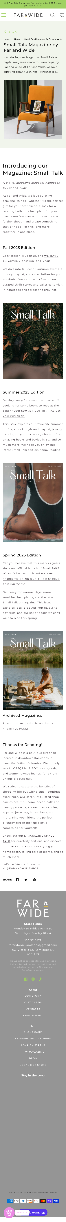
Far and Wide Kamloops (27, 1192)
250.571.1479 (33, 940)
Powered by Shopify (48, 1192)
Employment (33, 1015)
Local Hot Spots (33, 1065)
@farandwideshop (23, 868)
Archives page (15, 728)
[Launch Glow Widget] (9, 1212)
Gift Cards (33, 1002)
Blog (33, 1058)
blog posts (20, 846)
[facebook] (26, 979)
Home (7, 39)
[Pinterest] (34, 879)
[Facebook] (17, 879)
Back (12, 32)
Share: (7, 879)
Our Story (33, 995)
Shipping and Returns (33, 1038)
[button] (3, 14)
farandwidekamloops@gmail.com (33, 945)
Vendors (33, 1009)
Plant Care (33, 1032)
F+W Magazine (33, 1051)
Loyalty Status (33, 1045)
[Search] (52, 15)
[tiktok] (40, 979)
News (17, 39)
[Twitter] (26, 879)
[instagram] (33, 979)
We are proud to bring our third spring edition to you (31, 579)
